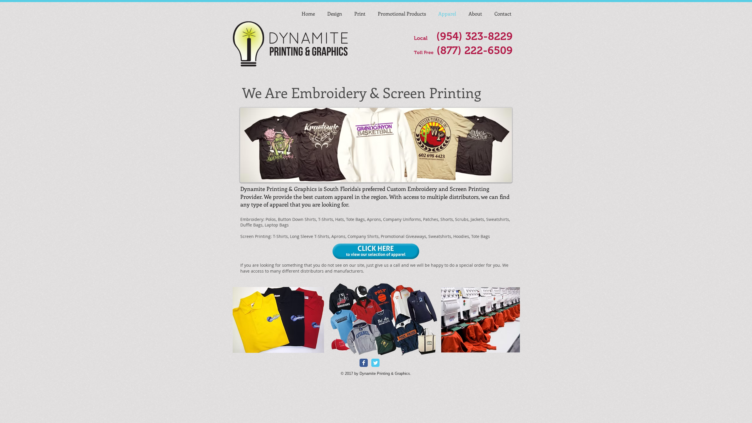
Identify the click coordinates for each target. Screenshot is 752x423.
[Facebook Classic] (364, 363)
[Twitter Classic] (375, 363)
